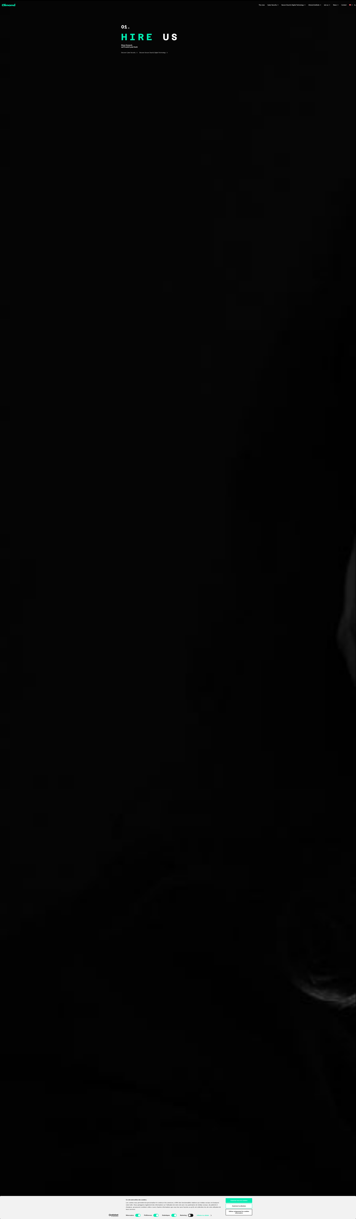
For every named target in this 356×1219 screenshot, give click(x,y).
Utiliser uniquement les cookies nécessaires (239, 1212)
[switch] (156, 1215)
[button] (273, 5)
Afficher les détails (203, 1215)
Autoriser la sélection (239, 1206)
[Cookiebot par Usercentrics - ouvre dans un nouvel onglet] (114, 1215)
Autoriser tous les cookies (238, 1200)
